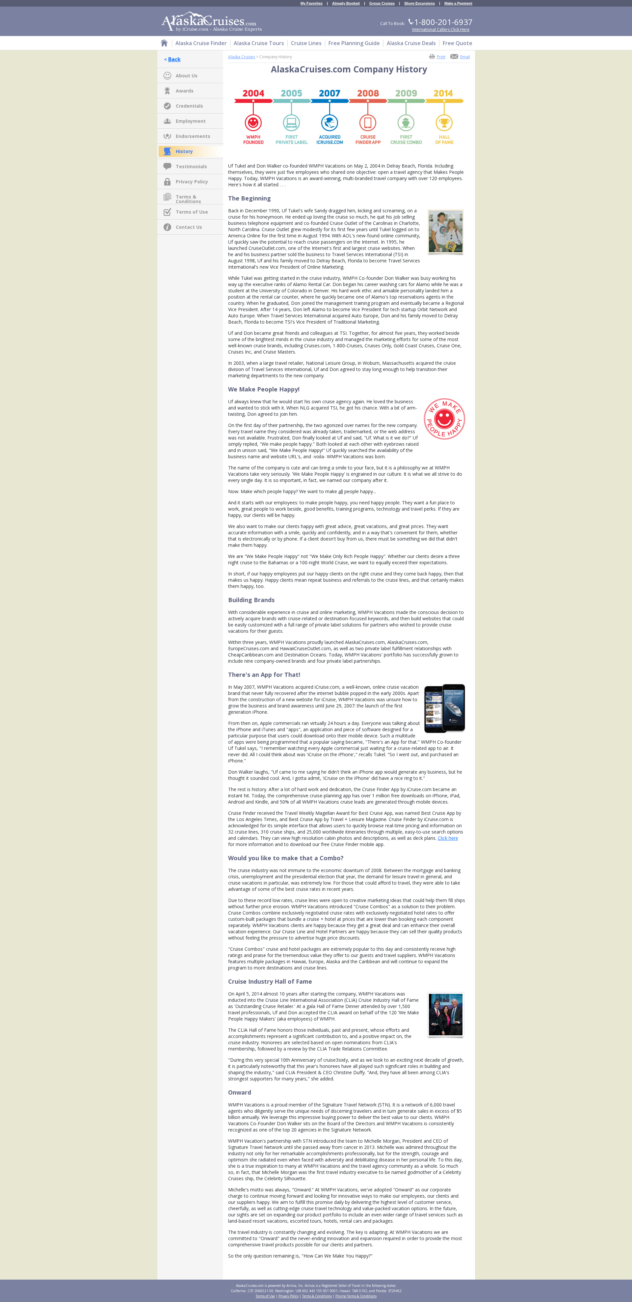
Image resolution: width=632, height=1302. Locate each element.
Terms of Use (192, 212)
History (184, 151)
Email (465, 56)
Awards (185, 91)
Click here (448, 838)
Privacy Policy (192, 181)
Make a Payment (458, 3)
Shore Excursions (419, 3)
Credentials (189, 106)
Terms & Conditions (188, 197)
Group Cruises (382, 3)
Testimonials (191, 166)
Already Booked (346, 3)
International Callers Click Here (440, 29)
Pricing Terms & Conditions (356, 1296)
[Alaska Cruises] (164, 44)
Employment (191, 121)
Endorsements (193, 136)
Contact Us (189, 227)
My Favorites (312, 3)
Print (441, 56)
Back (174, 59)
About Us (187, 75)
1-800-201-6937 (443, 21)
